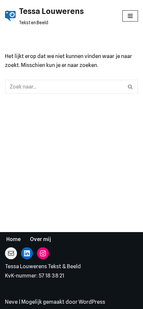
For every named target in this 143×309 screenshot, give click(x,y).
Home (13, 239)
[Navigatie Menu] (130, 16)
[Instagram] (43, 253)
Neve (11, 302)
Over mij (40, 239)
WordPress (91, 302)
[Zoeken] (130, 87)
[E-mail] (11, 253)
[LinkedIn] (27, 253)
